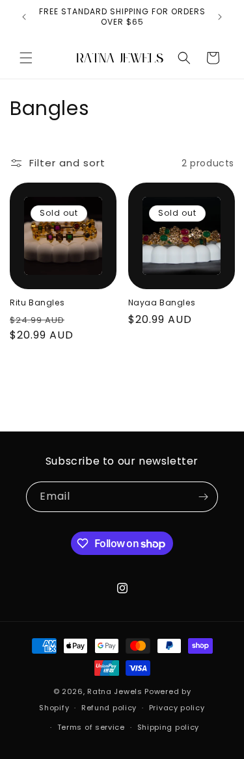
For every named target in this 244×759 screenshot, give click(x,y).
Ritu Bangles (37, 303)
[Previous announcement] (24, 17)
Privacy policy (177, 707)
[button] (26, 58)
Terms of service (91, 727)
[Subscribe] (203, 497)
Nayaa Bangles (162, 303)
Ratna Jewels (114, 691)
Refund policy (109, 707)
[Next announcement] (220, 17)
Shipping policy (168, 727)
